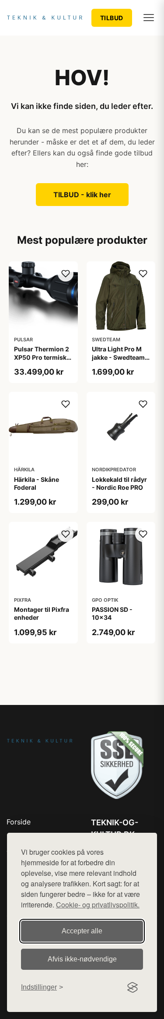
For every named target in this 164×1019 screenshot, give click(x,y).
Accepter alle (82, 931)
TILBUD (111, 18)
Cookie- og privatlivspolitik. (98, 905)
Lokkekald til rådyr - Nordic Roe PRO (119, 483)
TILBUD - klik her (82, 194)
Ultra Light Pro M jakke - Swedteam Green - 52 (118, 357)
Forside (19, 821)
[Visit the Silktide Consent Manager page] (132, 987)
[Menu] (148, 17)
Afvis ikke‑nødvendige (82, 959)
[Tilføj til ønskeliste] (65, 274)
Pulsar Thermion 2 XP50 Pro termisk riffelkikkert (41, 357)
